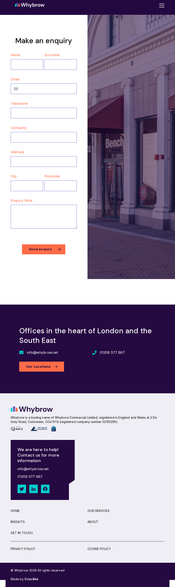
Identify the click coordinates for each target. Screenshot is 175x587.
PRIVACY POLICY (23, 549)
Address (17, 152)
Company (18, 128)
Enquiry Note (21, 200)
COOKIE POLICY (99, 549)
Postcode (52, 176)
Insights (18, 522)
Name (15, 55)
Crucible (31, 579)
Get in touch (22, 533)
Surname (52, 55)
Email (15, 79)
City (14, 176)
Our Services (99, 511)
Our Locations (38, 366)
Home (15, 511)
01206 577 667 (112, 352)
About (93, 522)
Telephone (19, 103)
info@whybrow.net (42, 352)
